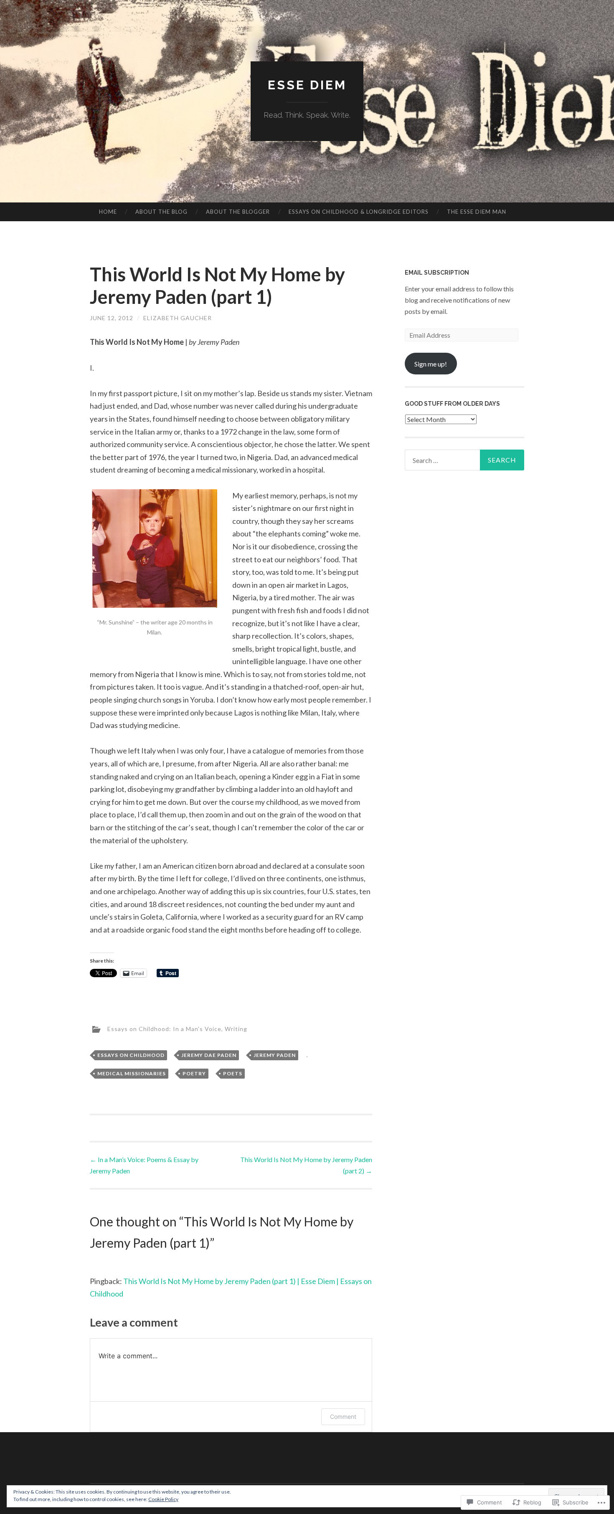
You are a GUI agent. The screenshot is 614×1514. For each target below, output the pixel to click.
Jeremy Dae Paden (208, 1055)
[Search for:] (464, 460)
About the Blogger (238, 211)
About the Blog (161, 211)
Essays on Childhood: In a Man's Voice (164, 1028)
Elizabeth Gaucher (177, 317)
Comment (343, 1416)
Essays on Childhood (131, 1055)
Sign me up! (430, 364)
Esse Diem (307, 85)
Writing (236, 1028)
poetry (194, 1073)
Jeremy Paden (275, 1055)
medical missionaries (131, 1073)
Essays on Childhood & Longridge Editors (359, 211)
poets (232, 1073)
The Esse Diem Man (476, 211)
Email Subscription (437, 272)
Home (108, 211)
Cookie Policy (163, 1499)
